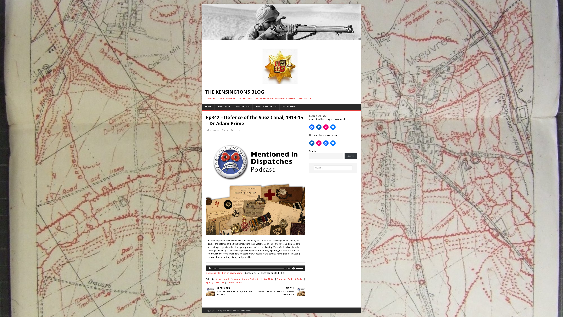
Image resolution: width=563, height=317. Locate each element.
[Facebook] (311, 127)
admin (226, 130)
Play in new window (232, 273)
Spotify (210, 282)
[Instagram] (326, 127)
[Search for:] (333, 167)
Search (312, 151)
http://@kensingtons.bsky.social (330, 119)
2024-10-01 (214, 130)
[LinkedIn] (319, 127)
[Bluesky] (333, 127)
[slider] (300, 268)
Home (208, 106)
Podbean (281, 279)
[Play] (209, 268)
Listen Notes (267, 279)
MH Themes (246, 310)
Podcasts (241, 106)
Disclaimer (289, 106)
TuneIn (230, 282)
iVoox (239, 282)
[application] (255, 268)
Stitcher (220, 282)
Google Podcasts (250, 279)
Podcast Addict (295, 279)
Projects (222, 106)
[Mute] (293, 268)
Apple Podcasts (232, 279)
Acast (219, 279)
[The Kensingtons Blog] (281, 38)
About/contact (265, 106)
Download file (213, 273)
